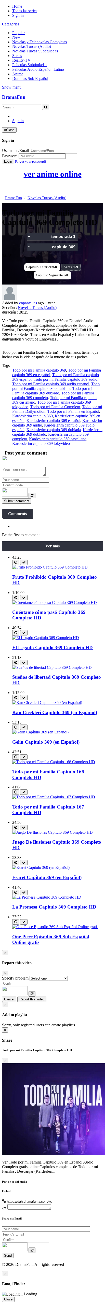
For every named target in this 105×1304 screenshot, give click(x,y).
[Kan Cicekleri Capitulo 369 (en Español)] (47, 702)
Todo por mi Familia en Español (73, 411)
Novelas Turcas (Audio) (31, 46)
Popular (18, 33)
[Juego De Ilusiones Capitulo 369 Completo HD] (52, 832)
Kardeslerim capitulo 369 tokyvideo (41, 443)
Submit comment (16, 501)
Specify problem (15, 978)
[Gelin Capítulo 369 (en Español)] (40, 732)
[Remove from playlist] (24, 562)
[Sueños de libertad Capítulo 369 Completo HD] (52, 667)
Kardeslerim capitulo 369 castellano (57, 439)
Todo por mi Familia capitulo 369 (39, 370)
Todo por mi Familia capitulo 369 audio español (50, 384)
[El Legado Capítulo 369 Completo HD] (45, 637)
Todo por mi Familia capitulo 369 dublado (52, 390)
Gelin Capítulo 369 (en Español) (46, 742)
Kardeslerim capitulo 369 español (53, 420)
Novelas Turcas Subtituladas (35, 51)
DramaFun (13, 97)
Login (8, 161)
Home (17, 6)
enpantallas (28, 303)
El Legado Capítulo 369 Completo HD (52, 647)
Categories (10, 24)
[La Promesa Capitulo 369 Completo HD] (46, 897)
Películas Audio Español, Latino (38, 69)
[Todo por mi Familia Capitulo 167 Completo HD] (53, 797)
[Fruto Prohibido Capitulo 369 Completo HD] (50, 567)
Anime (17, 74)
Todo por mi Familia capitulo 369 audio (65, 379)
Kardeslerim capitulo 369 (32, 416)
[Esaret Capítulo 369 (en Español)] (41, 867)
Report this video (31, 999)
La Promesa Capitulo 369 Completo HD (54, 907)
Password (10, 156)
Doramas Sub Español (30, 78)
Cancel (9, 999)
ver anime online (53, 174)
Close (8, 1299)
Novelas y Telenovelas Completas (39, 42)
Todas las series (24, 11)
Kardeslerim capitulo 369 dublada (54, 430)
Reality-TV (21, 60)
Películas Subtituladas (29, 65)
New (16, 37)
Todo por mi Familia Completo (55, 407)
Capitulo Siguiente (52, 275)
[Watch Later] (15, 562)
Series (17, 55)
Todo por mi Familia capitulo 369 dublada (56, 386)
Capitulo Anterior (41, 267)
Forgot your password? (30, 161)
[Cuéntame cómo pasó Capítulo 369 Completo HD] (54, 602)
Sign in (18, 15)
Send (8, 1255)
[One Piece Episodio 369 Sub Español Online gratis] (55, 927)
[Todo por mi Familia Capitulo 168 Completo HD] (53, 762)
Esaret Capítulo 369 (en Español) (47, 877)
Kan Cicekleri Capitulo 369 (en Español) (54, 712)
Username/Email (15, 150)
